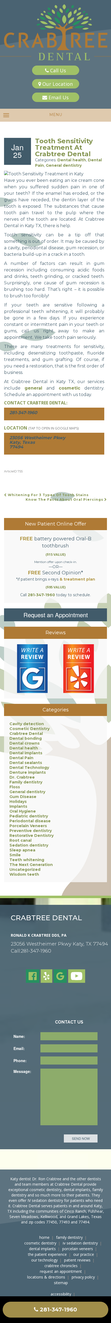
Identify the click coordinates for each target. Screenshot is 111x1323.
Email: (19, 1048)
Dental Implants (42, 1248)
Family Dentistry (69, 1237)
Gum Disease (22, 796)
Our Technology (44, 1260)
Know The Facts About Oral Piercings (65, 499)
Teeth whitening (26, 859)
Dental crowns (24, 743)
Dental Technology (29, 767)
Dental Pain (21, 757)
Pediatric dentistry (28, 816)
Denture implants (27, 772)
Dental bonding (25, 738)
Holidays (18, 801)
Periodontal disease (30, 821)
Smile (15, 855)
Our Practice (83, 1254)
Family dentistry (25, 782)
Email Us (58, 97)
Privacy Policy (83, 1277)
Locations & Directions (46, 1277)
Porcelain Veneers (28, 825)
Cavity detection (26, 723)
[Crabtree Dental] (55, 33)
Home (44, 1237)
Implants (18, 806)
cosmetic (69, 388)
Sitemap (61, 1282)
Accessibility (61, 1294)
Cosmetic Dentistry (29, 728)
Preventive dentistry (30, 830)
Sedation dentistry (28, 845)
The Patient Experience (47, 1254)
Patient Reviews (77, 1260)
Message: (22, 1071)
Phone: (20, 1060)
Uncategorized (24, 869)
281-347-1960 (57, 1309)
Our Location (57, 84)
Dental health (71, 160)
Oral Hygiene (22, 811)
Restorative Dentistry (31, 835)
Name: (19, 1036)
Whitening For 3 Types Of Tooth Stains (48, 495)
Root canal (20, 840)
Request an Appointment (55, 615)
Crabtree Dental (26, 733)
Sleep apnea (22, 850)
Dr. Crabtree (22, 777)
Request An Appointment (61, 1271)
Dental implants (25, 753)
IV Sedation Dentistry (80, 1243)
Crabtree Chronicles (61, 1265)
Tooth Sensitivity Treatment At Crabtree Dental (64, 147)
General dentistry (64, 165)
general (33, 388)
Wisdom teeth (24, 874)
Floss (14, 787)
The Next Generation (31, 864)
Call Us (57, 70)
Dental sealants (25, 762)
